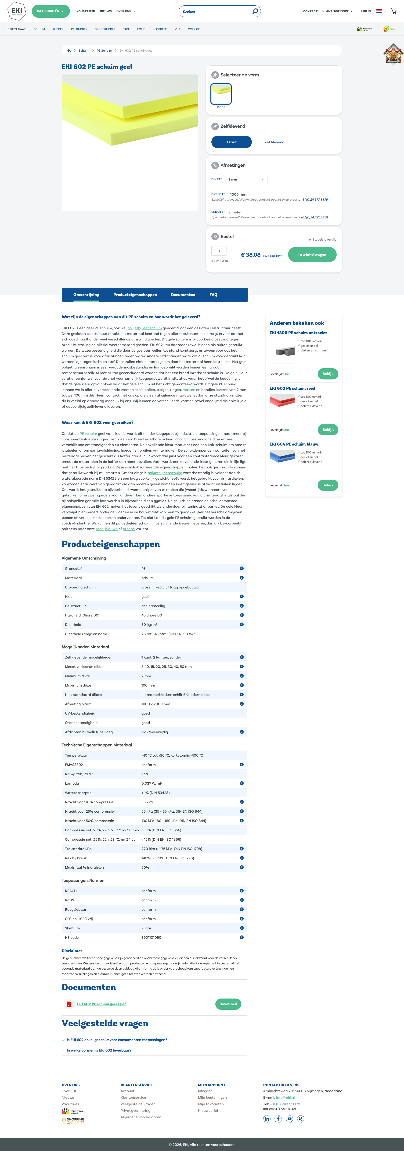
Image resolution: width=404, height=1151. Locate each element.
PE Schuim (104, 50)
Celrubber (79, 29)
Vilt (177, 29)
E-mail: (269, 1097)
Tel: (266, 1103)
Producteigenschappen (135, 295)
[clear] (249, 11)
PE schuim (88, 433)
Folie (141, 29)
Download (228, 1004)
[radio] (221, 94)
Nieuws (106, 11)
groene (129, 528)
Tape (126, 29)
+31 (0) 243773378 (285, 1103)
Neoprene (159, 29)
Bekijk (328, 373)
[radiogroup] (274, 96)
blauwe (111, 528)
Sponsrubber (105, 29)
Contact (310, 11)
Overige (194, 29)
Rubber (58, 29)
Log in (366, 11)
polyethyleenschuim (144, 328)
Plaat (221, 107)
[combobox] (247, 179)
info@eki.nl (285, 1097)
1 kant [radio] (232, 142)
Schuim (39, 29)
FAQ (213, 295)
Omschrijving (86, 295)
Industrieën (85, 11)
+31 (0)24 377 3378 (314, 199)
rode (100, 528)
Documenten (183, 295)
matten (189, 389)
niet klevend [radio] (274, 142)
